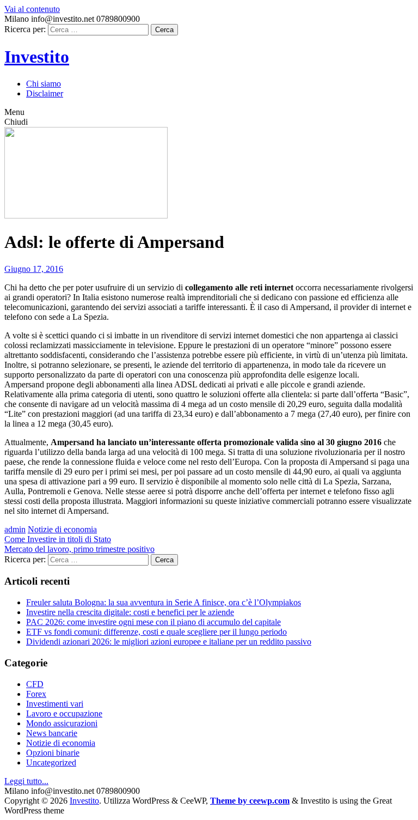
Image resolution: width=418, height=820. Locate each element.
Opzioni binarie (52, 752)
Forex (36, 693)
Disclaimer (44, 93)
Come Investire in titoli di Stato (57, 539)
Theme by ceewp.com (250, 800)
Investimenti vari (54, 703)
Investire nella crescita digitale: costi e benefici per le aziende (130, 612)
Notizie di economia (62, 529)
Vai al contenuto (32, 9)
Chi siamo (43, 83)
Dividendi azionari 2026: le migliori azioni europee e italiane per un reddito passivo (168, 641)
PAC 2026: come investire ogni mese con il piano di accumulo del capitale (153, 622)
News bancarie (51, 733)
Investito (36, 56)
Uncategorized (51, 762)
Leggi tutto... (26, 781)
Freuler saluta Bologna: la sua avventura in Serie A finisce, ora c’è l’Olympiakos (163, 602)
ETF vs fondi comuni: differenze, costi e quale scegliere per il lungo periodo (156, 631)
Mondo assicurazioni (61, 723)
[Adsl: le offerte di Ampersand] (86, 215)
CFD (35, 684)
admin (15, 529)
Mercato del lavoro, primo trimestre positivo (79, 549)
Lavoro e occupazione (64, 713)
